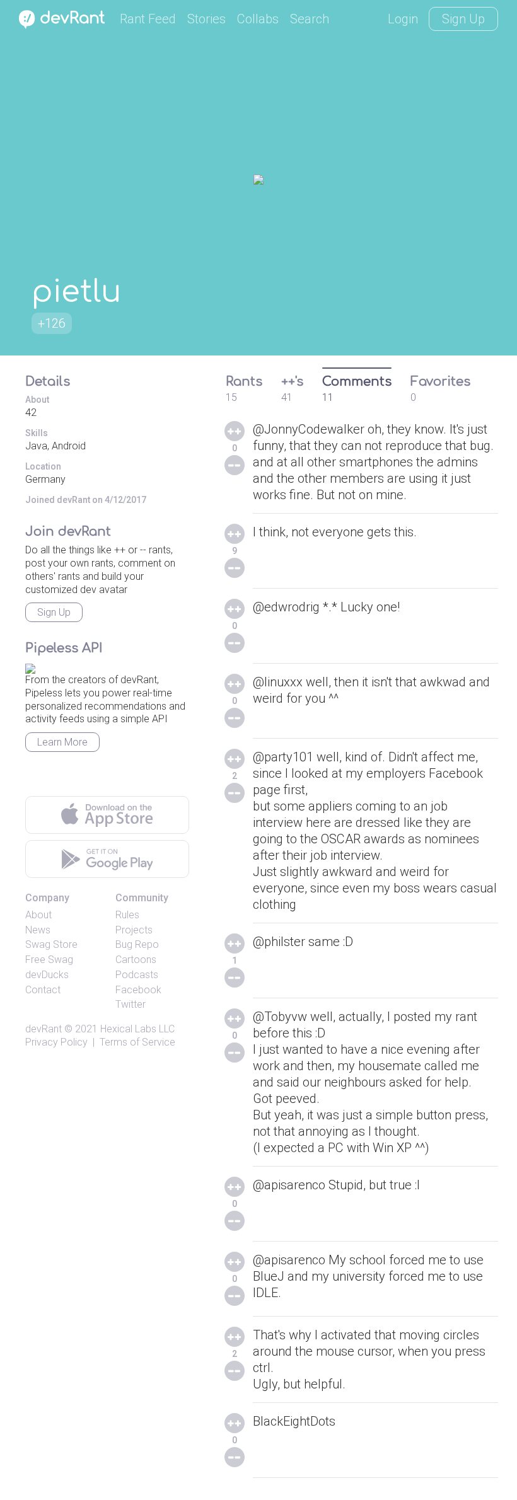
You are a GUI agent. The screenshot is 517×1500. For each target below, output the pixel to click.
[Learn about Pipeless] (30, 666)
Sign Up (463, 18)
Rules (127, 915)
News (37, 930)
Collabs (258, 18)
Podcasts (136, 975)
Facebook (138, 990)
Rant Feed (148, 18)
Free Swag (49, 960)
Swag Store (51, 944)
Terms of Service (137, 1042)
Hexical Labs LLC (137, 1029)
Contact (43, 990)
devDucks (47, 975)
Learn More (62, 742)
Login (403, 18)
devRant (43, 1029)
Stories (206, 18)
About (38, 915)
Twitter (130, 1004)
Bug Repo (137, 944)
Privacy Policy (56, 1042)
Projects (134, 930)
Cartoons (135, 960)
